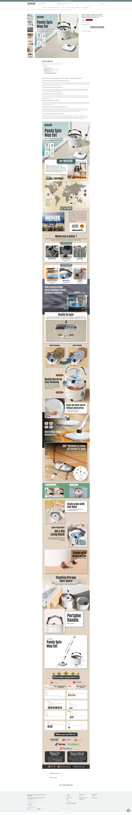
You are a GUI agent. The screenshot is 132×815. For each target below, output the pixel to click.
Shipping (83, 21)
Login (93, 796)
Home (28, 9)
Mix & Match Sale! (42, 3)
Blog (67, 799)
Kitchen (72, 7)
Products (32, 9)
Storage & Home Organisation (54, 7)
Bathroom (78, 7)
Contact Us (68, 801)
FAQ (80, 796)
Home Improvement (85, 7)
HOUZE (64, 813)
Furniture (45, 7)
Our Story (68, 796)
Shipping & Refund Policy (83, 797)
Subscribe (29, 804)
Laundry (63, 7)
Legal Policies (81, 799)
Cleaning (68, 7)
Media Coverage (69, 797)
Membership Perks (95, 797)
